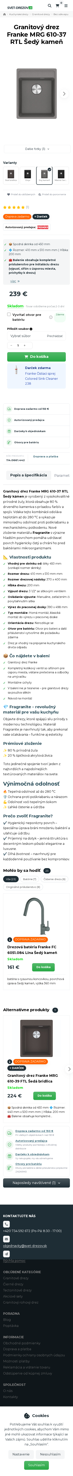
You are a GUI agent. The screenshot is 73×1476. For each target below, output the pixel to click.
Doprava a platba (45, 456)
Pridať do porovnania (54, 194)
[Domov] (19, 7)
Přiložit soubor (18, 329)
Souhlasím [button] (36, 1465)
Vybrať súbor (21, 336)
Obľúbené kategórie (22, 1272)
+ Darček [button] (17, 1068)
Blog (7, 1320)
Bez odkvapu (61, 14)
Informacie (13, 1337)
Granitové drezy (41, 14)
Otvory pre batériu (26, 442)
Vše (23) (11, 879)
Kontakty (10, 1397)
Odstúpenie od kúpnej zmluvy (27, 1373)
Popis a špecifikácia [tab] (28, 475)
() (27, 207)
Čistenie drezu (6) (54, 879)
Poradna (11, 1314)
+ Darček (40, 216)
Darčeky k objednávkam (30, 431)
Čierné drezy (13, 1284)
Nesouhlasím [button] (50, 1454)
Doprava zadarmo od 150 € (31, 408)
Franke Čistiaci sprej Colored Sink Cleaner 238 (41, 378)
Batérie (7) (29, 879)
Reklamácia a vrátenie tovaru (26, 1367)
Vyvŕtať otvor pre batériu (26, 317)
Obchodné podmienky (21, 1343)
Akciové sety (13, 1296)
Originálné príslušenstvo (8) (23, 887)
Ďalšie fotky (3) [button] (35, 149)
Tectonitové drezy (17, 1290)
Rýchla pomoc (14, 1261)
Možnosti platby (16, 1361)
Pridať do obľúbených (23, 194)
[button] (64, 93)
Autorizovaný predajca (29, 420)
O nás (7, 1391)
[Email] (6, 1239)
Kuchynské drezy (18, 14)
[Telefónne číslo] (6, 1224)
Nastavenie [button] (21, 1454)
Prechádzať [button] (55, 336)
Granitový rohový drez (20, 1302)
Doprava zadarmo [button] (17, 216)
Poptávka (11, 1326)
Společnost (14, 1385)
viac (13, 281)
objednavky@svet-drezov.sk (25, 1246)
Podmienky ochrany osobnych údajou (34, 1355)
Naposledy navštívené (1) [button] (34, 1183)
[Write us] (6, 1254)
